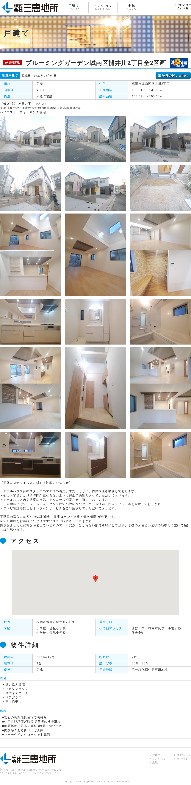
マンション (159, 758)
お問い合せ (183, 4)
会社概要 (182, 8)
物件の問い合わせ (175, 75)
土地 (154, 762)
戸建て (156, 755)
